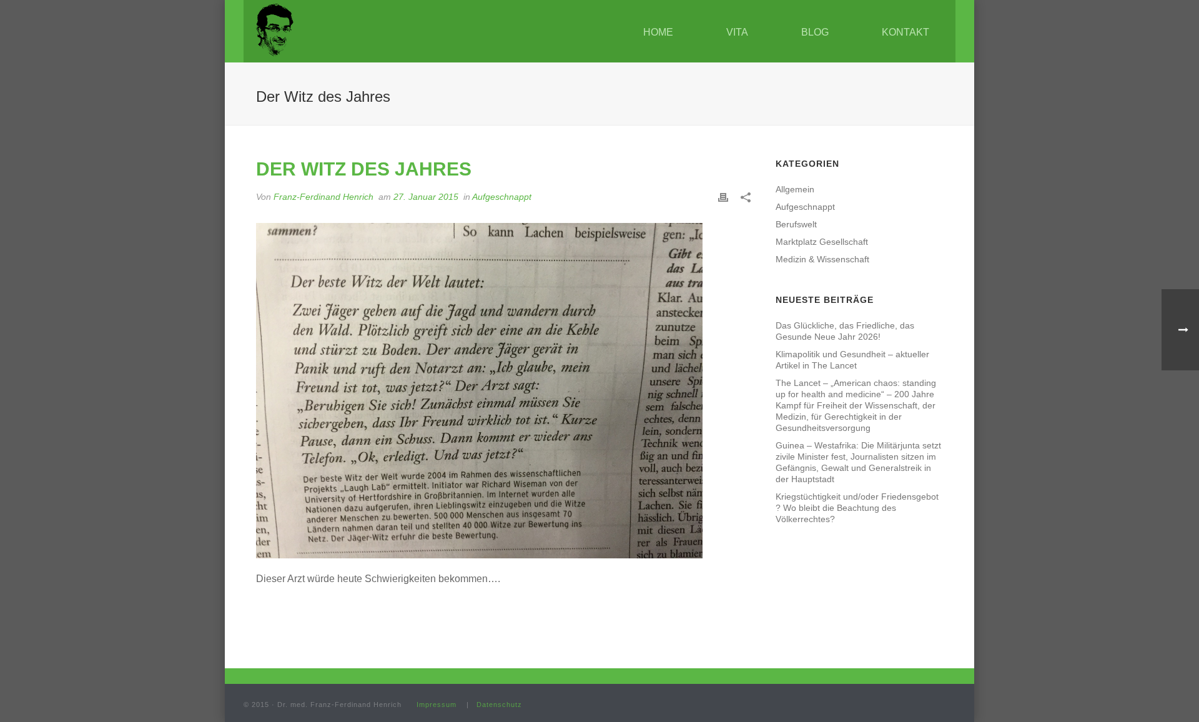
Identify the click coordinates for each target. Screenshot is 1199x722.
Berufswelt (796, 224)
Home (658, 32)
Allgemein (795, 189)
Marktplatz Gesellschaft (822, 242)
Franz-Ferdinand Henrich (323, 197)
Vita (737, 32)
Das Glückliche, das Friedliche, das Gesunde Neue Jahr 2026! (845, 331)
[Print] (723, 197)
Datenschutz (499, 704)
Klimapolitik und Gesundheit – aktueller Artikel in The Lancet (852, 359)
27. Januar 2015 (425, 197)
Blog (815, 32)
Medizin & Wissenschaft (822, 259)
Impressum (436, 704)
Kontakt (905, 32)
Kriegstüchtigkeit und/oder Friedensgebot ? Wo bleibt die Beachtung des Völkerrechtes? (857, 508)
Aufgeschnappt (501, 197)
